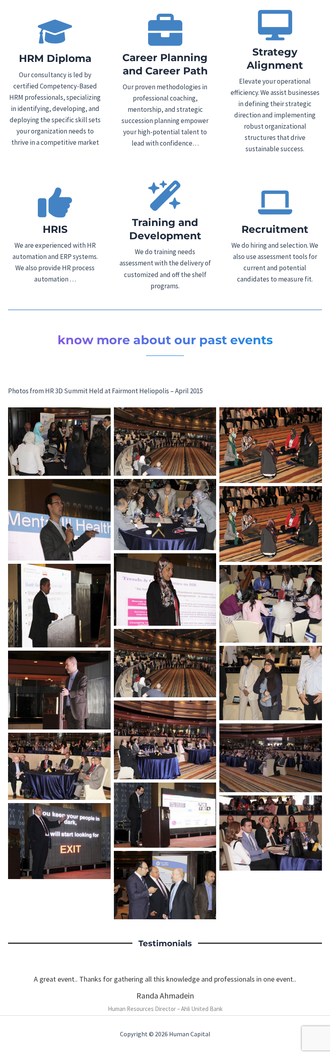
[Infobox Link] (55, 85)
